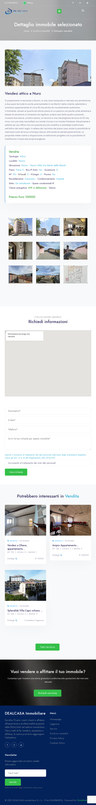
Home (26, 31)
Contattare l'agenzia (34, 620)
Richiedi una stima (47, 693)
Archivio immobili (41, 31)
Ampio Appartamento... (65, 545)
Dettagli (11, 558)
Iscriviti (12, 782)
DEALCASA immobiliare (25, 713)
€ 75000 (39, 558)
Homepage (55, 719)
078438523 (12, 2)
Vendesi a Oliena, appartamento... (17, 547)
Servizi (53, 728)
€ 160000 (84, 555)
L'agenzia (54, 724)
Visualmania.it (84, 800)
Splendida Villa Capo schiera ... (25, 610)
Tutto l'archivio (47, 647)
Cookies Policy (57, 743)
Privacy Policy (57, 738)
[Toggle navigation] (59, 11)
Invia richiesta (16, 472)
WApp (29, 2)
